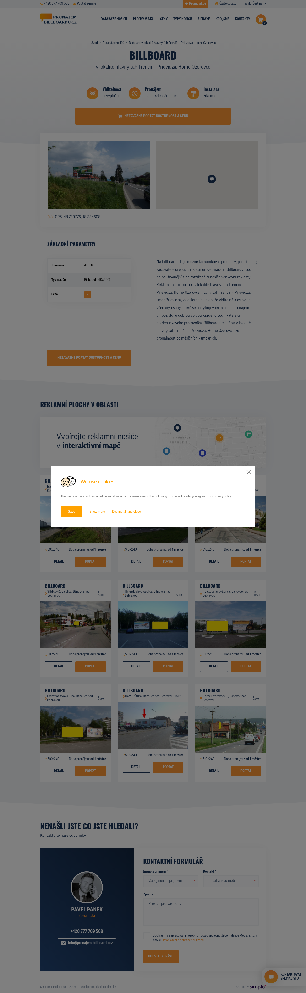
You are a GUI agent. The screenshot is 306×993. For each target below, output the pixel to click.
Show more (97, 511)
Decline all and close (126, 511)
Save (71, 511)
